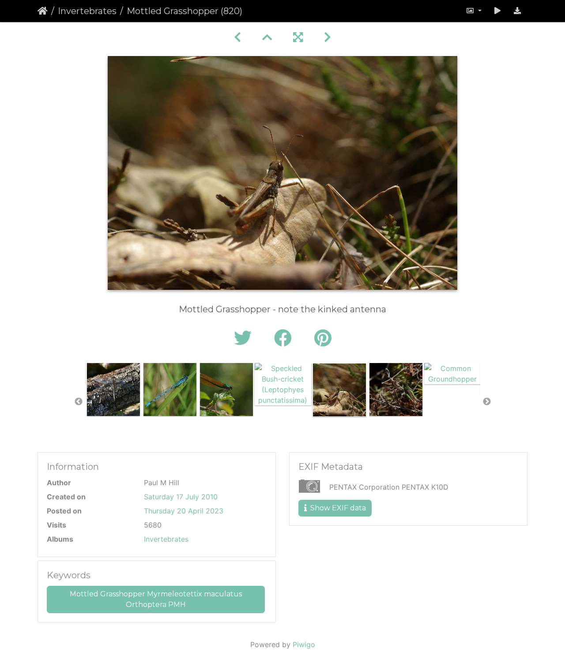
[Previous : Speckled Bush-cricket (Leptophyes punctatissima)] (237, 37)
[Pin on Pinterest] (322, 338)
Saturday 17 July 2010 (181, 496)
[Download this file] (517, 11)
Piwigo (304, 644)
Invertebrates (87, 11)
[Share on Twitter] (245, 338)
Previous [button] (78, 401)
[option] (113, 389)
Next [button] (486, 401)
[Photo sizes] (473, 11)
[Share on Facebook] (285, 338)
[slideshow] (497, 11)
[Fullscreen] (297, 37)
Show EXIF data (337, 508)
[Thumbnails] (267, 37)
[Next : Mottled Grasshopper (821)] (327, 37)
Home (43, 11)
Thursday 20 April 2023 (183, 510)
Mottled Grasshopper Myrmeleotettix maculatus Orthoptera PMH (156, 599)
